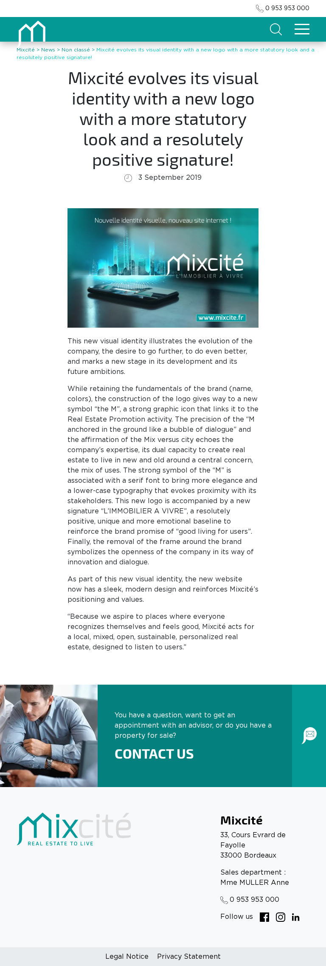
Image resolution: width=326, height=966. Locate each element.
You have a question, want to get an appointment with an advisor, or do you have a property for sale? (193, 725)
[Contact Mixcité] (309, 736)
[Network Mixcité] (264, 917)
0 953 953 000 (287, 8)
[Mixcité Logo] (32, 33)
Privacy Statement (189, 956)
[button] (276, 29)
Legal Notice (127, 956)
